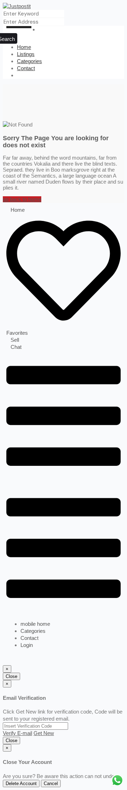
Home (24, 47)
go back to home (22, 199)
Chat (16, 347)
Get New (44, 733)
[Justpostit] (17, 6)
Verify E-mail (17, 733)
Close (11, 676)
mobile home (35, 624)
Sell (15, 340)
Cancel (51, 783)
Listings (26, 54)
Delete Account (21, 783)
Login (26, 645)
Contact (26, 68)
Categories (29, 61)
